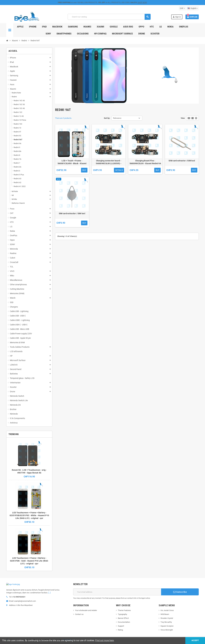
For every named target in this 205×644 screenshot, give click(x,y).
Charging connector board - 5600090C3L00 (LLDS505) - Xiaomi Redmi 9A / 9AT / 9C (108, 162)
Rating (120, 630)
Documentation (124, 622)
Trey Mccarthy (166, 622)
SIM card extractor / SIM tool (182, 161)
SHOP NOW (142, 2)
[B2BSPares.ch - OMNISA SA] (26, 17)
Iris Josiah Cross (167, 610)
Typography (122, 614)
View (183, 118)
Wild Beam (165, 614)
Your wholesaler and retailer (86, 610)
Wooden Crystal (167, 618)
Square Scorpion (167, 626)
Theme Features (124, 610)
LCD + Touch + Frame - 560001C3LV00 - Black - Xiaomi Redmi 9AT (72, 162)
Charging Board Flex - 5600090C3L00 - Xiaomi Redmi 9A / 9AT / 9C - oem (145, 162)
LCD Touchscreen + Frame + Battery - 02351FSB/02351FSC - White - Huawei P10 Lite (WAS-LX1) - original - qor (29, 515)
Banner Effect (123, 618)
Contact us (79, 614)
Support (121, 626)
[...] (49, 593)
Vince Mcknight (167, 630)
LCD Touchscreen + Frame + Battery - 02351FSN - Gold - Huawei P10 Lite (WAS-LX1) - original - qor (29, 561)
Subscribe (181, 591)
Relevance (117, 118)
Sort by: (107, 118)
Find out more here (104, 640)
